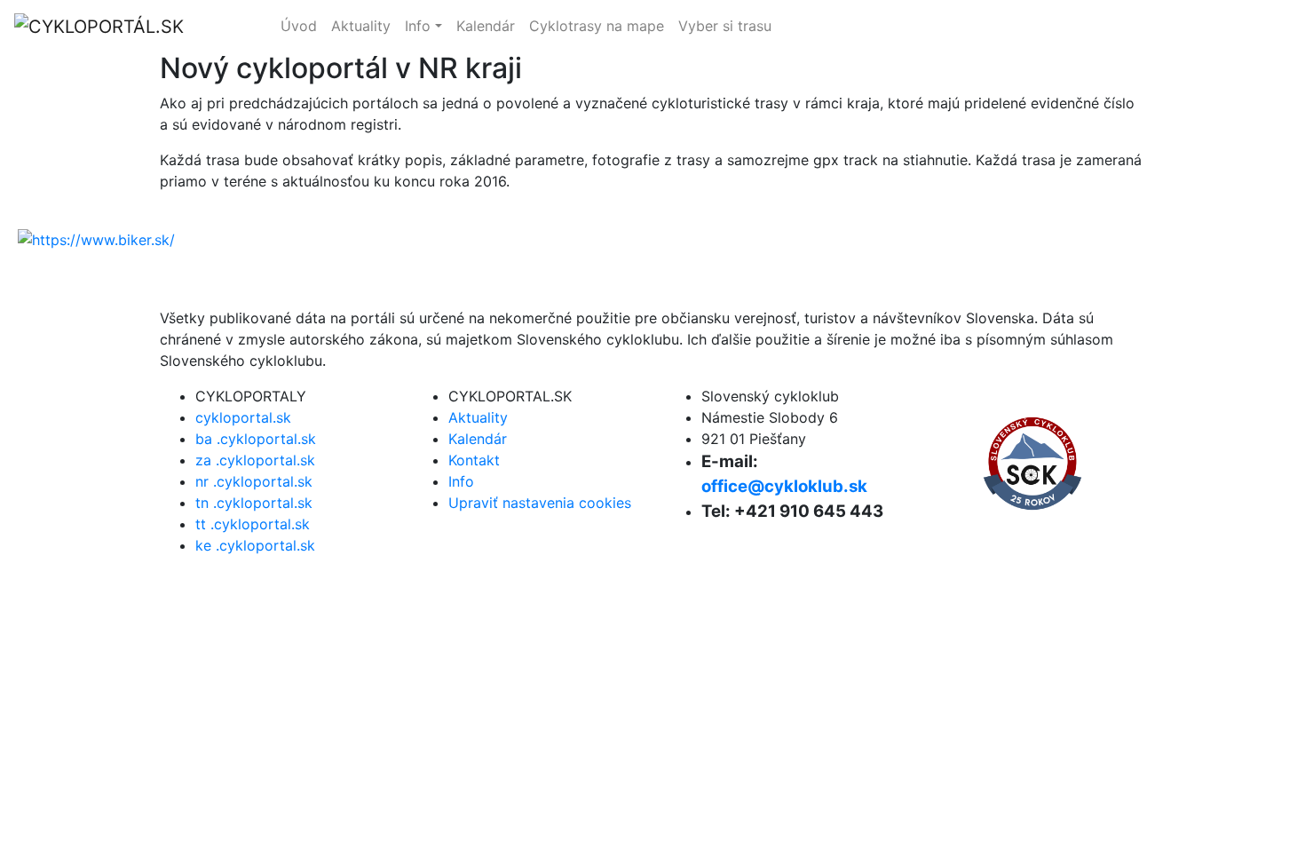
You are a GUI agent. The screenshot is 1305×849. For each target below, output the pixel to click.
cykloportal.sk (1091, 27)
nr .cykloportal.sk (253, 481)
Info (418, 26)
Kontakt (474, 460)
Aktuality (361, 26)
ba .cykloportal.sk (255, 439)
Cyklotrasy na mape (596, 26)
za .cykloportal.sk (255, 460)
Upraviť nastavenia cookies (539, 503)
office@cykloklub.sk (784, 486)
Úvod (299, 26)
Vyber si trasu (724, 26)
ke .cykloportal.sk (255, 545)
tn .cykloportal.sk (253, 503)
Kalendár (485, 26)
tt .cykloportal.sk (252, 524)
